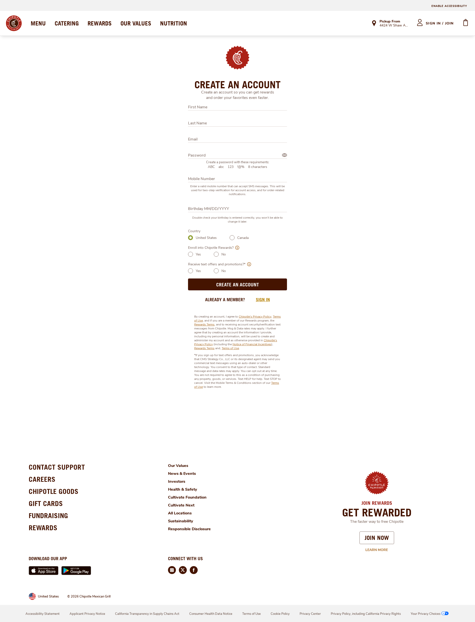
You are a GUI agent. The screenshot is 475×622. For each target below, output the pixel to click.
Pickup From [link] (390, 21)
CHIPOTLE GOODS (53, 491)
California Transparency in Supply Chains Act (147, 614)
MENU (38, 23)
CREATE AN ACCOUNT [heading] (237, 85)
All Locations (180, 513)
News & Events (182, 473)
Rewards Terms (204, 324)
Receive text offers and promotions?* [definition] (216, 264)
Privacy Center (310, 614)
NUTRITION (173, 23)
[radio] (190, 237)
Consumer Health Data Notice (210, 614)
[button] (236, 247)
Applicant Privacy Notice (87, 614)
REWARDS (100, 23)
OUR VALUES (135, 23)
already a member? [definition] (225, 299)
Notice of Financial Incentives (252, 344)
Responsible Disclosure (189, 529)
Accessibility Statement (42, 614)
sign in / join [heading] (440, 23)
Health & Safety (182, 489)
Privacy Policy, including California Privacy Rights (366, 614)
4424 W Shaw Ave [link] (394, 26)
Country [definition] (194, 231)
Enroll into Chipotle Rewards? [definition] (211, 247)
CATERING (67, 23)
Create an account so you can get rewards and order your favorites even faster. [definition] (237, 95)
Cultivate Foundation (187, 497)
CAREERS (42, 479)
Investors (176, 481)
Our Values (178, 465)
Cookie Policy (280, 614)
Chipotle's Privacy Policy (255, 317)
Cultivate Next (181, 505)
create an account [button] (237, 284)
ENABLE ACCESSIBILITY (449, 6)
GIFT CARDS (46, 503)
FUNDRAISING (48, 515)
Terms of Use (230, 348)
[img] (284, 155)
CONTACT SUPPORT (57, 467)
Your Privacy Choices (425, 614)
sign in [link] (263, 299)
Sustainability (180, 521)
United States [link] (48, 596)
